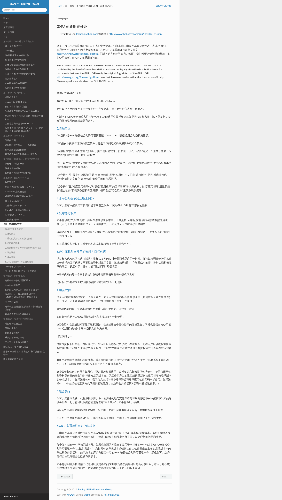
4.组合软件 (10, 252)
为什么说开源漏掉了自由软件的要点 (22, 111)
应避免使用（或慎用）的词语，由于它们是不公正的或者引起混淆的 (24, 129)
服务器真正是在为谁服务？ (18, 314)
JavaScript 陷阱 (12, 285)
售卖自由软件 (11, 78)
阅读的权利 (10, 140)
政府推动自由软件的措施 (16, 69)
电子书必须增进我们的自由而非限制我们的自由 (24, 308)
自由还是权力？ (12, 333)
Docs (59, 6)
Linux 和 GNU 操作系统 (16, 102)
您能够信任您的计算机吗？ (18, 280)
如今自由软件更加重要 (15, 60)
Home (6, 18)
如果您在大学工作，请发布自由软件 (22, 289)
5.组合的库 (10, 257)
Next (165, 476)
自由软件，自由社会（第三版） (25, 3)
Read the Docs (111, 494)
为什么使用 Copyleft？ (16, 205)
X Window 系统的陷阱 (15, 191)
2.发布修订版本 (12, 243)
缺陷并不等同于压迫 (14, 337)
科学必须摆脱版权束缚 (15, 149)
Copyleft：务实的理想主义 (17, 210)
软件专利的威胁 (12, 168)
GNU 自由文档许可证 (15, 266)
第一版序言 (8, 32)
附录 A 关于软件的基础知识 (16, 346)
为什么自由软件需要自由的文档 (20, 74)
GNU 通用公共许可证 (15, 214)
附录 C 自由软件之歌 (13, 359)
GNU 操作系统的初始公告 (17, 55)
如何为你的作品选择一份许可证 (20, 187)
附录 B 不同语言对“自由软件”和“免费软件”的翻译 (24, 353)
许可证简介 (10, 182)
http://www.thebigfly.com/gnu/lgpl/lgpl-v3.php (135, 33)
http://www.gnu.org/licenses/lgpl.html (78, 53)
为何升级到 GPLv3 (13, 219)
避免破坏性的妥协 (13, 323)
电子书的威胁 (11, 302)
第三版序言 (8, 27)
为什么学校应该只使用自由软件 (20, 64)
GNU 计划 (9, 50)
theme (87, 494)
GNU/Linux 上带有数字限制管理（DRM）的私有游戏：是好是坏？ (21, 295)
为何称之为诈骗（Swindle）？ (19, 123)
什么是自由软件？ (13, 46)
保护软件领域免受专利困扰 (18, 173)
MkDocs (71, 494)
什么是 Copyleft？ (13, 201)
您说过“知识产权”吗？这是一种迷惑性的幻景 (24, 117)
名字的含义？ (11, 97)
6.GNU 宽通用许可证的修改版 (19, 261)
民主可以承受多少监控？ (16, 342)
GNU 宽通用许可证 (12, 224)
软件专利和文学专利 (14, 163)
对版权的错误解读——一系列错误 (20, 145)
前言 (5, 36)
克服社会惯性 (11, 328)
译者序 (6, 22)
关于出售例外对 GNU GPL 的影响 (20, 271)
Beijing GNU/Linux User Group (95, 489)
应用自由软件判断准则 (15, 88)
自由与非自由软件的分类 (16, 106)
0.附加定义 (10, 233)
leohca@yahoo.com (87, 33)
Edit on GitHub (163, 5)
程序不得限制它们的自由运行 (19, 196)
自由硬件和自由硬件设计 (16, 83)
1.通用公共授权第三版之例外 (18, 238)
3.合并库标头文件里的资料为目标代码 (23, 247)
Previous (65, 476)
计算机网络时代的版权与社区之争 (21, 154)
